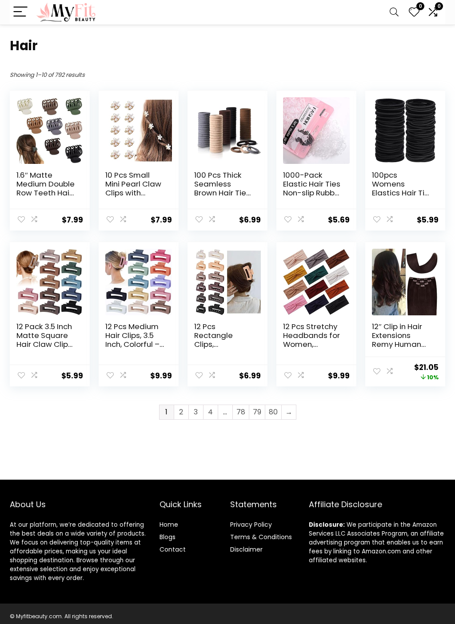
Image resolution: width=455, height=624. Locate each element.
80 (273, 412)
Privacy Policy (251, 524)
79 (257, 412)
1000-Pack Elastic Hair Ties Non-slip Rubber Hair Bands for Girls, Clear (312, 193)
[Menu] (20, 12)
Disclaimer (246, 549)
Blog (166, 537)
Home (169, 524)
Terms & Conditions (261, 537)
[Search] (394, 12)
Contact (173, 549)
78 (240, 412)
